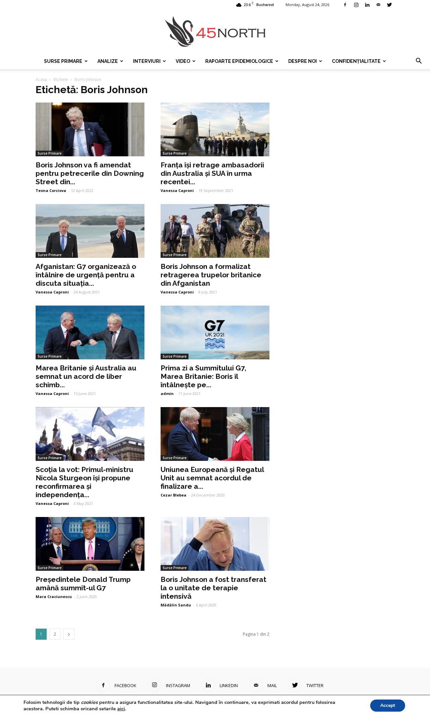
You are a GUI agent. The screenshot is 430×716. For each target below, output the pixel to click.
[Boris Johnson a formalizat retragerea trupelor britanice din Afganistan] (215, 231)
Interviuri (147, 61)
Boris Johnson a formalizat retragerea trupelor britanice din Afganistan (211, 274)
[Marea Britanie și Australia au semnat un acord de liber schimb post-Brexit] (90, 332)
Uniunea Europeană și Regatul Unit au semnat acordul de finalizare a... (212, 477)
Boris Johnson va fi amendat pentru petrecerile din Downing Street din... (90, 173)
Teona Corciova (51, 190)
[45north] (215, 32)
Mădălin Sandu (176, 604)
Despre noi (302, 61)
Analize (107, 61)
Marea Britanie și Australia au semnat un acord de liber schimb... (86, 376)
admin (167, 393)
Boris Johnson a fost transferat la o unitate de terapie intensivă (213, 587)
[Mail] (378, 4)
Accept (387, 705)
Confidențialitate (356, 61)
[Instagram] (356, 4)
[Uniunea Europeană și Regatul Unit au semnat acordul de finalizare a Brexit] (215, 434)
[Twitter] (389, 4)
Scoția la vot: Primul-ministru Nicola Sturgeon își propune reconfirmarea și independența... (84, 482)
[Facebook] (345, 4)
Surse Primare (63, 61)
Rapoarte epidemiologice (239, 61)
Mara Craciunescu (54, 596)
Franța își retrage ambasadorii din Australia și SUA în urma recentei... (212, 173)
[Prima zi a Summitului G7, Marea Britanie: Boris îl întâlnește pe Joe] (215, 332)
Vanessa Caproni (177, 190)
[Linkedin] (367, 4)
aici (121, 709)
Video (183, 61)
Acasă (41, 79)
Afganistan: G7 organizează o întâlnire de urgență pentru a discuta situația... (86, 274)
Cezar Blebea (173, 495)
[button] (419, 61)
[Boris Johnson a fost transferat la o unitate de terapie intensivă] (215, 544)
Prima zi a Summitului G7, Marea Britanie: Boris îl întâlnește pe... (203, 376)
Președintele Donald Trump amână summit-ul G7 (83, 583)
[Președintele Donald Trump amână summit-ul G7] (90, 544)
